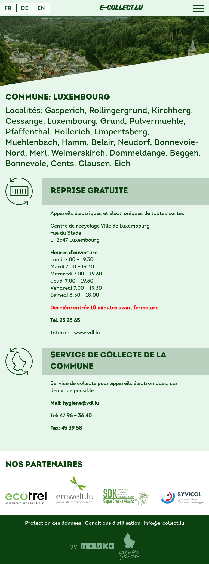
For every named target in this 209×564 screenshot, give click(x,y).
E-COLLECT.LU (121, 8)
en (41, 8)
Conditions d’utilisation (112, 523)
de (24, 8)
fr (8, 8)
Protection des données (53, 523)
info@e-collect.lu (164, 523)
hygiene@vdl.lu (81, 403)
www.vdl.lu (87, 333)
